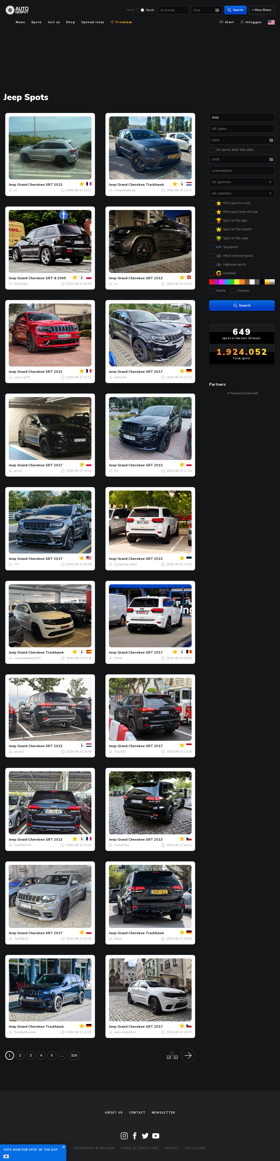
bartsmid (120, 377)
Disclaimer (195, 1148)
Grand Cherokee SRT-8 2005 (41, 278)
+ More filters (261, 10)
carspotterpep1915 (27, 658)
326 (74, 1055)
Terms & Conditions (139, 1148)
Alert (229, 22)
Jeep (12, 184)
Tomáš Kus (122, 845)
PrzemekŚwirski (25, 1032)
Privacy (172, 1148)
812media (21, 284)
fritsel (118, 658)
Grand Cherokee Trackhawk (140, 184)
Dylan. (118, 939)
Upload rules (92, 22)
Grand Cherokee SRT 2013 (40, 184)
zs (15, 190)
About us (114, 1113)
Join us (54, 22)
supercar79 (22, 377)
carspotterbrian (125, 190)
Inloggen (254, 22)
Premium (123, 22)
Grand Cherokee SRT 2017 (140, 371)
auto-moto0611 (125, 1032)
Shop (70, 22)
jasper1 (19, 752)
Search (238, 10)
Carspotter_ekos (125, 564)
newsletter (163, 1113)
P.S (116, 471)
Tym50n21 (21, 939)
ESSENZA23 (22, 845)
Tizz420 (119, 752)
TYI (16, 564)
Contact (137, 1113)
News (131, 10)
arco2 (18, 471)
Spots (150, 10)
